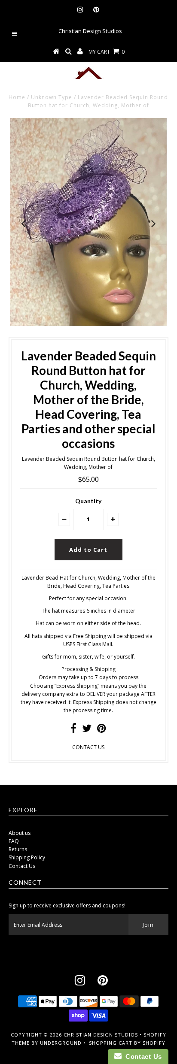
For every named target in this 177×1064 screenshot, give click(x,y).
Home (17, 97)
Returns (18, 849)
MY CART (106, 51)
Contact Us (22, 866)
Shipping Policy (27, 857)
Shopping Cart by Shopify (127, 1043)
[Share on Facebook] (73, 730)
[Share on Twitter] (87, 730)
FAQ (14, 841)
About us (20, 833)
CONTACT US (88, 747)
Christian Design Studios (101, 1034)
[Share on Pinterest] (101, 730)
